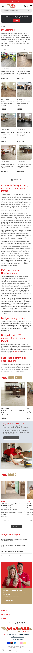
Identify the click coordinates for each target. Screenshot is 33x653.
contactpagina (17, 351)
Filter (5, 49)
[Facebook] (17, 623)
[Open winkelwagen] (31, 6)
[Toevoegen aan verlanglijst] (14, 54)
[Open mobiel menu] (2, 6)
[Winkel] (22, 6)
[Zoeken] (28, 11)
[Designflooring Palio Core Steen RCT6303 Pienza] (8, 152)
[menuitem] (3, 650)
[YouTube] (20, 623)
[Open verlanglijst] (28, 6)
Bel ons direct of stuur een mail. (11, 596)
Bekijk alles (15, 526)
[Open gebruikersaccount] (25, 6)
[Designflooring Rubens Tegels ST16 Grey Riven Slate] (8, 120)
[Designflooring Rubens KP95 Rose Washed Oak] (24, 59)
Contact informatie (18, 639)
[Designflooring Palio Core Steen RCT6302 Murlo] (24, 152)
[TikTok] (24, 623)
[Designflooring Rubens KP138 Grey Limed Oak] (24, 89)
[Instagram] (15, 623)
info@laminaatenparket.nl (17, 636)
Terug (3, 26)
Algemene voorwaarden (13, 646)
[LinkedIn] (22, 623)
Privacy (22, 646)
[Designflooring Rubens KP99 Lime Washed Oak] (8, 59)
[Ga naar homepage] (11, 6)
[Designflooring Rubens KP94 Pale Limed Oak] (8, 89)
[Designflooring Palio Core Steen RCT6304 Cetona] (24, 120)
